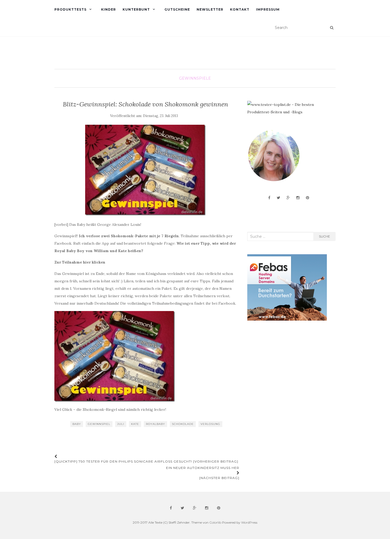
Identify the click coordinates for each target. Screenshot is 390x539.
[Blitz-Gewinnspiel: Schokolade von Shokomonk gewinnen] (145, 170)
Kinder (108, 9)
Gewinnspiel (99, 424)
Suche (324, 236)
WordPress (249, 522)
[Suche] (332, 27)
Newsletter (210, 9)
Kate (135, 424)
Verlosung (210, 424)
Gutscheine (177, 9)
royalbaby (155, 424)
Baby (76, 424)
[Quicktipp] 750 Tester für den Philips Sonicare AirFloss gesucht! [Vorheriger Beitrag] (146, 461)
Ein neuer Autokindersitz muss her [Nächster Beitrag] (202, 473)
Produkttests (70, 9)
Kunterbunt (136, 9)
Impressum (268, 9)
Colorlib (215, 522)
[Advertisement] (287, 367)
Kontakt (239, 9)
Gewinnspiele (195, 78)
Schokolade (183, 424)
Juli (120, 424)
